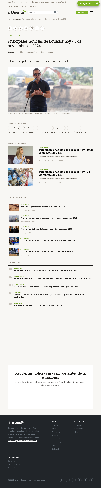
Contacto (11, 461)
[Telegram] (85, 480)
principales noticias (45, 128)
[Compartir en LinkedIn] (31, 28)
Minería (55, 429)
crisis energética (74, 128)
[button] (39, 6)
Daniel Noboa (29, 128)
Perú (53, 446)
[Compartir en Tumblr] (37, 28)
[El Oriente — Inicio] (17, 12)
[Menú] (91, 12)
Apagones (60, 128)
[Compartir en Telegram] (26, 28)
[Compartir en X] (20, 28)
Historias (33, 6)
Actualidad (17, 19)
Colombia (56, 449)
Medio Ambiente (58, 439)
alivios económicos (16, 132)
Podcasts (24, 6)
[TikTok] (91, 480)
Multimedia (78, 429)
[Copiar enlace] (42, 28)
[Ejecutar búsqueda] (55, 12)
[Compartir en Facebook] (15, 28)
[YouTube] (80, 480)
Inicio (10, 19)
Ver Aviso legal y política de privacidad (22, 441)
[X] (62, 480)
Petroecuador (66, 132)
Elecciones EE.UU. (34, 132)
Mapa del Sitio (13, 468)
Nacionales (56, 442)
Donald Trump (14, 128)
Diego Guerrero (51, 132)
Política (55, 435)
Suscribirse (82, 12)
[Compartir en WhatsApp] (10, 28)
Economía (56, 432)
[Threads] (74, 480)
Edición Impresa (14, 464)
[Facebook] (56, 480)
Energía (55, 425)
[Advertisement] (50, 334)
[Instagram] (68, 480)
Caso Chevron (13, 6)
